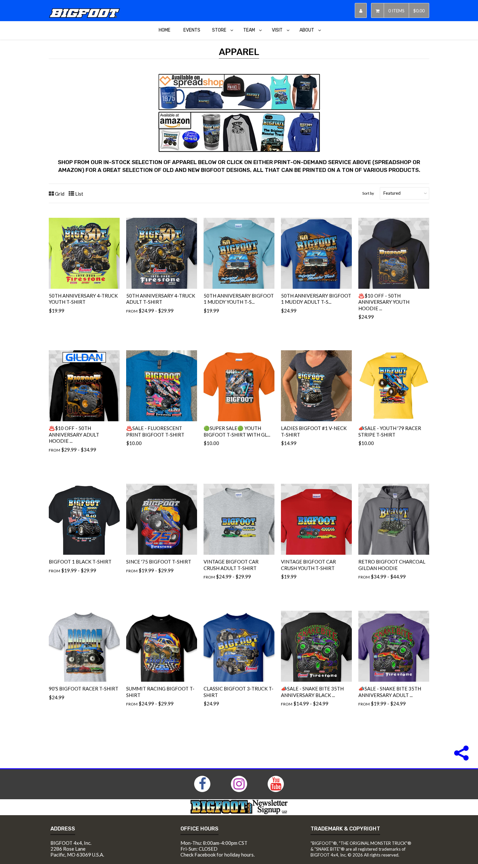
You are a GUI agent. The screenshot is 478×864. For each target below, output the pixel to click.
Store (219, 30)
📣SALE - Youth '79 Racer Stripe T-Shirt (389, 431)
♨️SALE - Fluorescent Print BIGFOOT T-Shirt (155, 431)
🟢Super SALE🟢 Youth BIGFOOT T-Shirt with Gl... (237, 431)
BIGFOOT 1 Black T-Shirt (80, 561)
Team (249, 30)
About (306, 30)
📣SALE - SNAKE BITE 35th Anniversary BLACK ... (312, 692)
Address (62, 829)
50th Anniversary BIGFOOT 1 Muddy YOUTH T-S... (239, 299)
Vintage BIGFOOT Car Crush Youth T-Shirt (308, 565)
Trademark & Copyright (345, 829)
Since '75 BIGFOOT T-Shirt (158, 561)
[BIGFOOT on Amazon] (239, 150)
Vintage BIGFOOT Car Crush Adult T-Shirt (231, 565)
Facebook (205, 854)
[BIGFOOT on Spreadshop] (239, 108)
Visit (277, 30)
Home (164, 30)
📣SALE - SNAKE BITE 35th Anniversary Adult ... (389, 692)
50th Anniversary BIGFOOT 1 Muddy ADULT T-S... (316, 299)
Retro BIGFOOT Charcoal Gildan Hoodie (391, 565)
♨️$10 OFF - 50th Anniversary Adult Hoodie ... (74, 434)
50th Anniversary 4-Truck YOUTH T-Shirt (83, 299)
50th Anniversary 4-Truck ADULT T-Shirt (160, 299)
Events (191, 30)
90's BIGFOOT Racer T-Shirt (83, 688)
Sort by (368, 193)
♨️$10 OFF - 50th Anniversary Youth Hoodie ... (383, 302)
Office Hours (199, 829)
